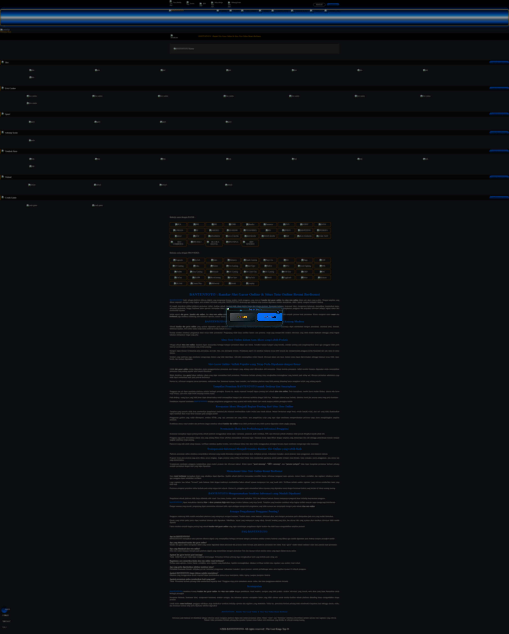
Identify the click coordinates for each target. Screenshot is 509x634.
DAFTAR (270, 317)
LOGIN (242, 317)
